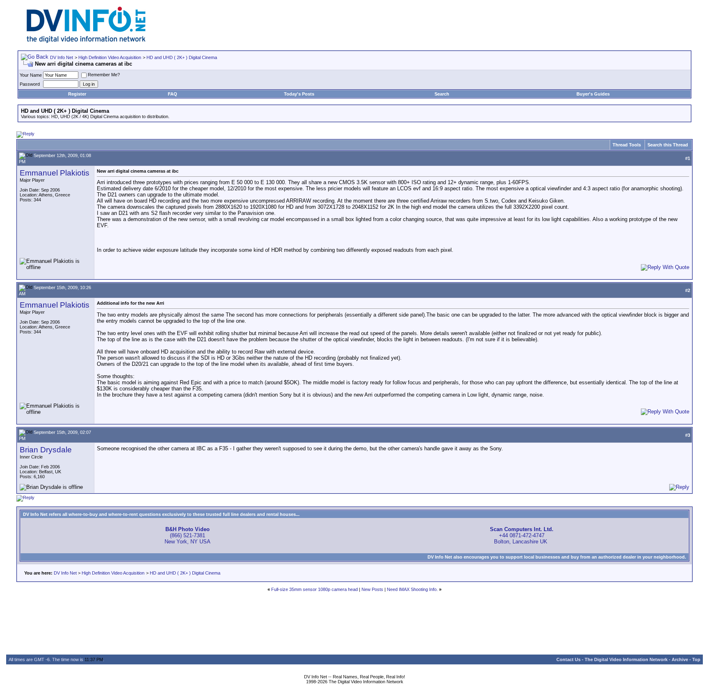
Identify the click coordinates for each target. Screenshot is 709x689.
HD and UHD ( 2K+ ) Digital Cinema (181, 57)
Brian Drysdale (46, 449)
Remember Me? (104, 74)
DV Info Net (61, 57)
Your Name (31, 75)
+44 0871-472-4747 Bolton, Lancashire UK (521, 535)
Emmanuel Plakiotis (54, 173)
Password (30, 84)
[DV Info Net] (86, 41)
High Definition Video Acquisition (109, 57)
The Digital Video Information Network (626, 659)
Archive (680, 659)
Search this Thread (667, 144)
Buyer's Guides (593, 93)
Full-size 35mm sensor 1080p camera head (314, 589)
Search (442, 93)
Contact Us (568, 659)
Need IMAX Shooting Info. (412, 589)
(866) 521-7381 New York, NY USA (187, 535)
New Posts (372, 589)
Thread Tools (627, 144)
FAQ (172, 93)
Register (77, 93)
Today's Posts (299, 93)
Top (696, 659)
